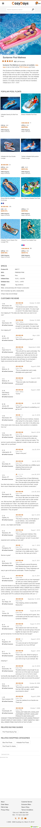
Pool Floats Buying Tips (10, 732)
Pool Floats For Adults (9, 746)
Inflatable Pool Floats (22, 742)
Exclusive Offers (26, 804)
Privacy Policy (5, 810)
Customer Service (26, 802)
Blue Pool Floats (7, 742)
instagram (22, 818)
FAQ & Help (4, 807)
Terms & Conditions (27, 810)
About (2, 802)
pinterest (18, 818)
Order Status (4, 804)
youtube (25, 818)
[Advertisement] (20, 777)
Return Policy (25, 807)
